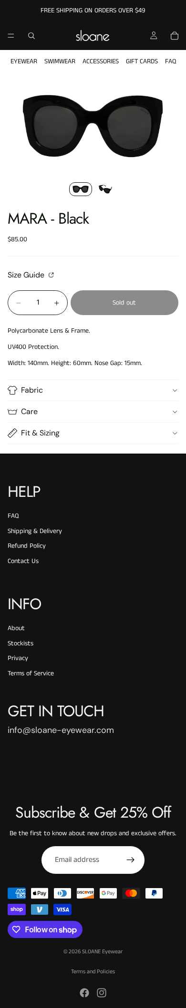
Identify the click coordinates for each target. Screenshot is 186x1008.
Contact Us (23, 561)
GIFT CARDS (142, 61)
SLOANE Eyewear (102, 952)
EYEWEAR (23, 61)
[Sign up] (131, 860)
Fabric (32, 390)
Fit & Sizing (40, 433)
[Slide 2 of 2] (105, 189)
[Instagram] (101, 992)
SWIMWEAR (59, 61)
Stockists (20, 643)
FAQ (170, 61)
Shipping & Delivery (35, 531)
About (16, 628)
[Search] (31, 35)
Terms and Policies (93, 972)
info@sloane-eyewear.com (61, 730)
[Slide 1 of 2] (80, 189)
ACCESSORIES (101, 61)
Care (29, 411)
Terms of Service (31, 673)
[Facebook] (84, 992)
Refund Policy (27, 546)
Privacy (18, 658)
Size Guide (27, 274)
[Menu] (11, 36)
